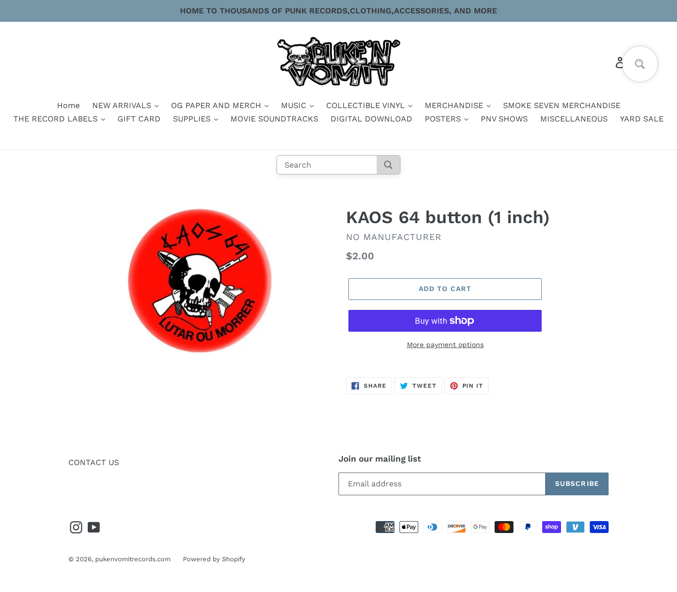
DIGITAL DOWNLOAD (371, 118)
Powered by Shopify (214, 559)
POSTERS (444, 118)
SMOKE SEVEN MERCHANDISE (562, 105)
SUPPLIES (193, 118)
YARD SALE (642, 118)
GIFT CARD (139, 118)
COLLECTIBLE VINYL (366, 105)
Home (68, 105)
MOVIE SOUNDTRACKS (274, 118)
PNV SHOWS (504, 118)
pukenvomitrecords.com (132, 559)
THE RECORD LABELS (56, 118)
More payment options (445, 345)
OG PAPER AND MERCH (217, 105)
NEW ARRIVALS (123, 105)
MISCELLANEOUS (574, 118)
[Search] (388, 165)
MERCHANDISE (455, 105)
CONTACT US (93, 462)
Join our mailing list (379, 459)
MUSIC (295, 105)
